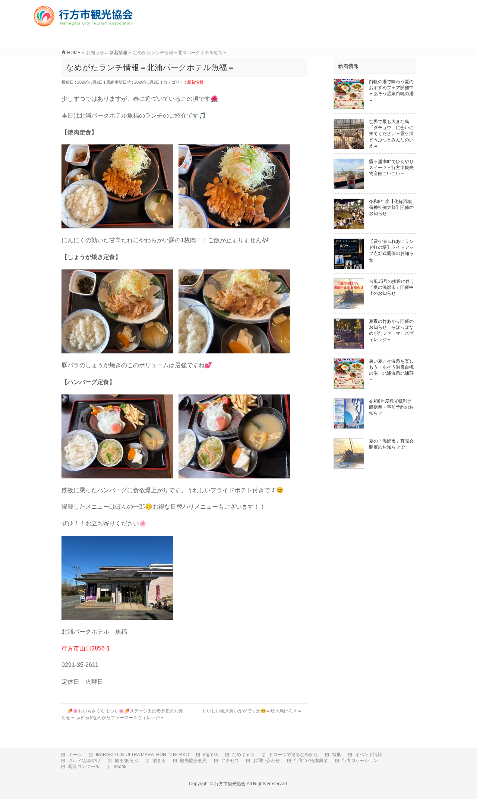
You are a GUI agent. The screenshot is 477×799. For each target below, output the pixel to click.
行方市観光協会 (230, 783)
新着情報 (195, 82)
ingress (210, 754)
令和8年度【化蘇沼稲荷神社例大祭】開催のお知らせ (391, 207)
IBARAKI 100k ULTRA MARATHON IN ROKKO (142, 754)
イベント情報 (368, 754)
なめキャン (243, 754)
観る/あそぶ (126, 760)
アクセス (230, 760)
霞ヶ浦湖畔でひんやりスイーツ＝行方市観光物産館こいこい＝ (391, 167)
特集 (336, 754)
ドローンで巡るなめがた (293, 754)
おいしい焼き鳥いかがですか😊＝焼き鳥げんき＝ (254, 711)
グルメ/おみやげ (84, 760)
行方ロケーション (360, 760)
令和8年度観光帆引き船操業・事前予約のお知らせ (391, 407)
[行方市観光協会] (84, 24)
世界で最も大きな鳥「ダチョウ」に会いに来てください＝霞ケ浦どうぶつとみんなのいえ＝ (391, 134)
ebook (120, 766)
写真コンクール (83, 766)
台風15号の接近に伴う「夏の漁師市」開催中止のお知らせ (391, 287)
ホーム (75, 754)
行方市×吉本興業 (311, 760)
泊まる (159, 760)
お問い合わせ (266, 760)
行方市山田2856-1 (85, 648)
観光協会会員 (193, 760)
